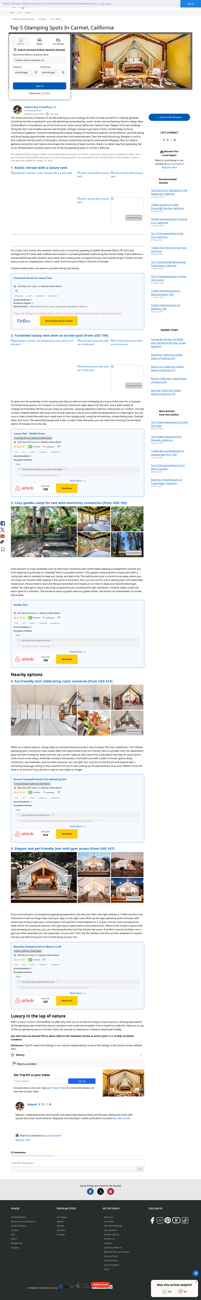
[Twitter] (43, 1104)
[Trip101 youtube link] (176, 1220)
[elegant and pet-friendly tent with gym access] (44, 878)
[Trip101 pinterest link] (174, 139)
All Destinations (19, 1217)
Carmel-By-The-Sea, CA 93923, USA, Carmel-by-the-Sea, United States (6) (168, 343)
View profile (123, 1118)
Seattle (60, 1221)
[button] (77, 468)
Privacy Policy (58, 1088)
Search (39, 86)
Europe (14, 1230)
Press (106, 1269)
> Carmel (57, 19)
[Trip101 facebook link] (164, 139)
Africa (14, 1238)
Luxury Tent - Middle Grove (29, 433)
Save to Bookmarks (171, 117)
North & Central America (23, 1221)
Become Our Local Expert (116, 1251)
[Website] (50, 1104)
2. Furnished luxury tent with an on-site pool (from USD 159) (59, 335)
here (110, 1036)
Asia (13, 1234)
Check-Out (45, 67)
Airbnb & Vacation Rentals (24, 19)
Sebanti (32, 1104)
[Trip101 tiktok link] (185, 1220)
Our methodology (113, 1225)
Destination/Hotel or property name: (31, 54)
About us (108, 1217)
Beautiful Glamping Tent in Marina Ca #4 (37, 946)
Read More (76, 480)
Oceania (15, 1247)
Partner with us (111, 1234)
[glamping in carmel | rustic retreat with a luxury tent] (44, 197)
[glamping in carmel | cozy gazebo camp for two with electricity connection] (44, 532)
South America (18, 1225)
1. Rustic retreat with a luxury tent (39, 167)
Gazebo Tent (20, 604)
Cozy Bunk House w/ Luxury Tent (32, 278)
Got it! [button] (191, 4)
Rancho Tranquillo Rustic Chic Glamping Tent (40, 779)
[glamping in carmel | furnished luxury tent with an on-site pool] (44, 365)
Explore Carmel (100, 1284)
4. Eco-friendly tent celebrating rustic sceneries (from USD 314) (61, 681)
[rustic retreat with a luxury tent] (94, 184)
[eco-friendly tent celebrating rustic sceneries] (94, 698)
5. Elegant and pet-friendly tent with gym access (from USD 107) (62, 848)
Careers (108, 1243)
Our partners (110, 1230)
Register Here (23, 1140)
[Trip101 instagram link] (171, 139)
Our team (108, 1221)
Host (18, 464)
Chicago (61, 1234)
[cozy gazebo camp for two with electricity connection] (94, 519)
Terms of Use (110, 1256)
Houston (61, 1230)
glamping (42, 19)
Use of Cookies (111, 1264)
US (53, 19)
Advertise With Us (113, 1247)
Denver (60, 1225)
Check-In (17, 67)
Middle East (17, 1243)
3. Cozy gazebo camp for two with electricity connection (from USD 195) (69, 502)
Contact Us (109, 1238)
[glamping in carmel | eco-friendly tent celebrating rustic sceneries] (44, 710)
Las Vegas (62, 1217)
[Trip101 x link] (167, 139)
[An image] (127, 210)
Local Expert (53, 1135)
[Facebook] (39, 1104)
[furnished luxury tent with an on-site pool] (94, 352)
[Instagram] (46, 1104)
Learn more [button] (105, 3)
